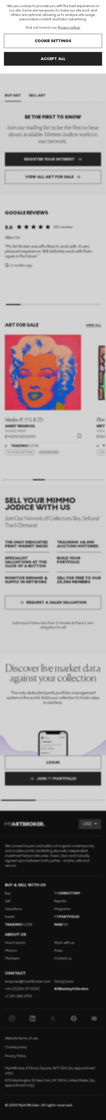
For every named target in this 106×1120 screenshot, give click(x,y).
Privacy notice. (69, 27)
